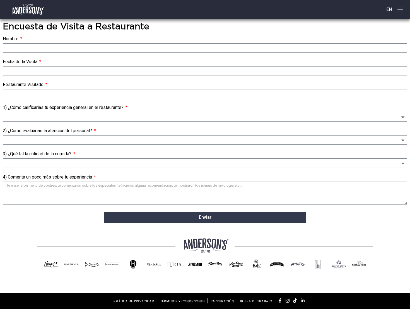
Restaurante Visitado (24, 84)
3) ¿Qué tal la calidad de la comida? (38, 154)
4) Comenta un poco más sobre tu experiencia (48, 177)
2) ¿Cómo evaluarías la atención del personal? (48, 131)
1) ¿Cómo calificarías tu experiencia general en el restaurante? (64, 107)
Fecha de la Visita (20, 62)
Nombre (11, 39)
